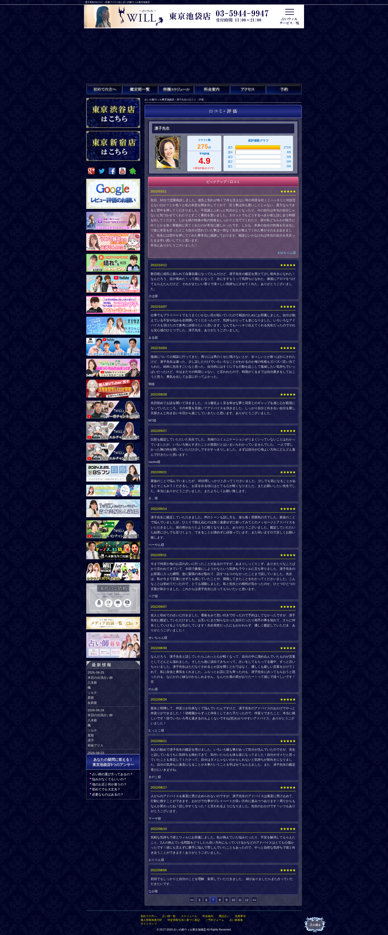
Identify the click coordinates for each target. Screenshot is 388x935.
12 (247, 900)
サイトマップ (149, 923)
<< (192, 900)
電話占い (224, 916)
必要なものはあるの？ (107, 794)
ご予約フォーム (214, 920)
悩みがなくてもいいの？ (109, 779)
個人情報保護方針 (151, 920)
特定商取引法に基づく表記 (184, 920)
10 (233, 900)
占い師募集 (236, 920)
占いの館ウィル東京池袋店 (190, 929)
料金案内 (208, 916)
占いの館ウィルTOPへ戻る (315, 925)
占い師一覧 (169, 916)
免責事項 (240, 916)
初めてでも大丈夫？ (106, 789)
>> (254, 900)
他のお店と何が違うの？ (109, 784)
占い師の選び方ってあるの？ (112, 774)
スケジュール (189, 916)
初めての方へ (149, 916)
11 (240, 900)
